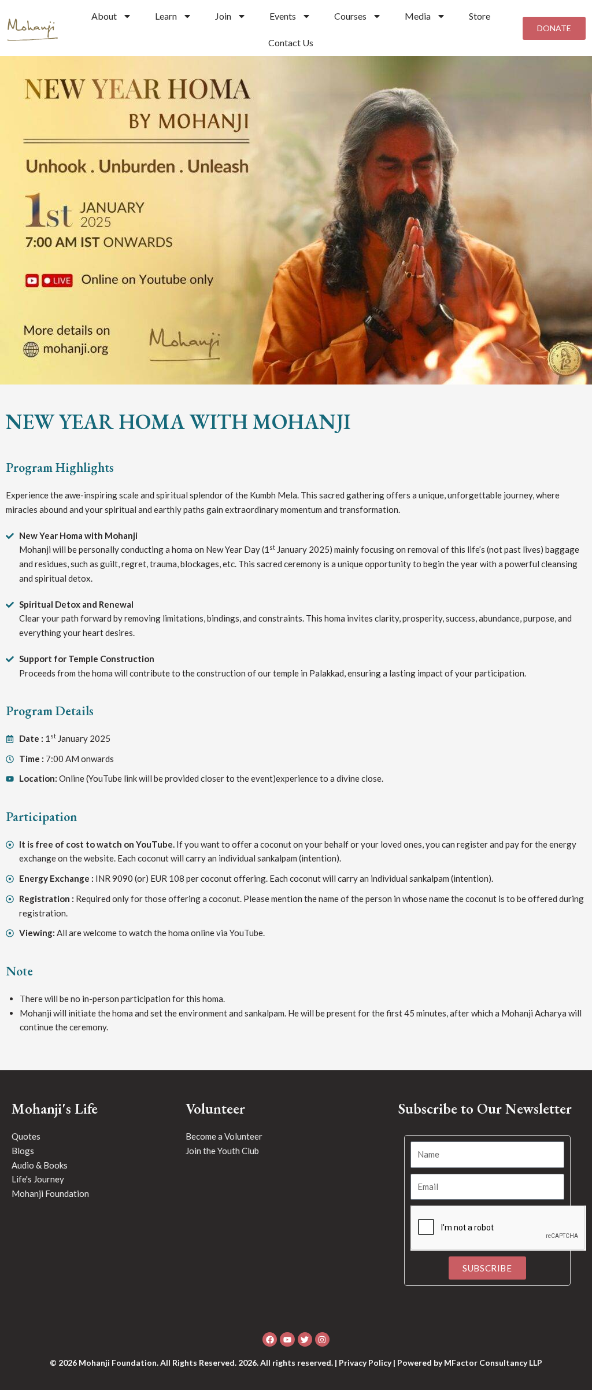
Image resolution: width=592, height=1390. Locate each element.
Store (479, 15)
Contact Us (290, 42)
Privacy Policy (365, 1362)
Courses (350, 15)
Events (282, 15)
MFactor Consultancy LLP (493, 1362)
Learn (166, 15)
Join (223, 15)
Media (418, 15)
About (104, 15)
